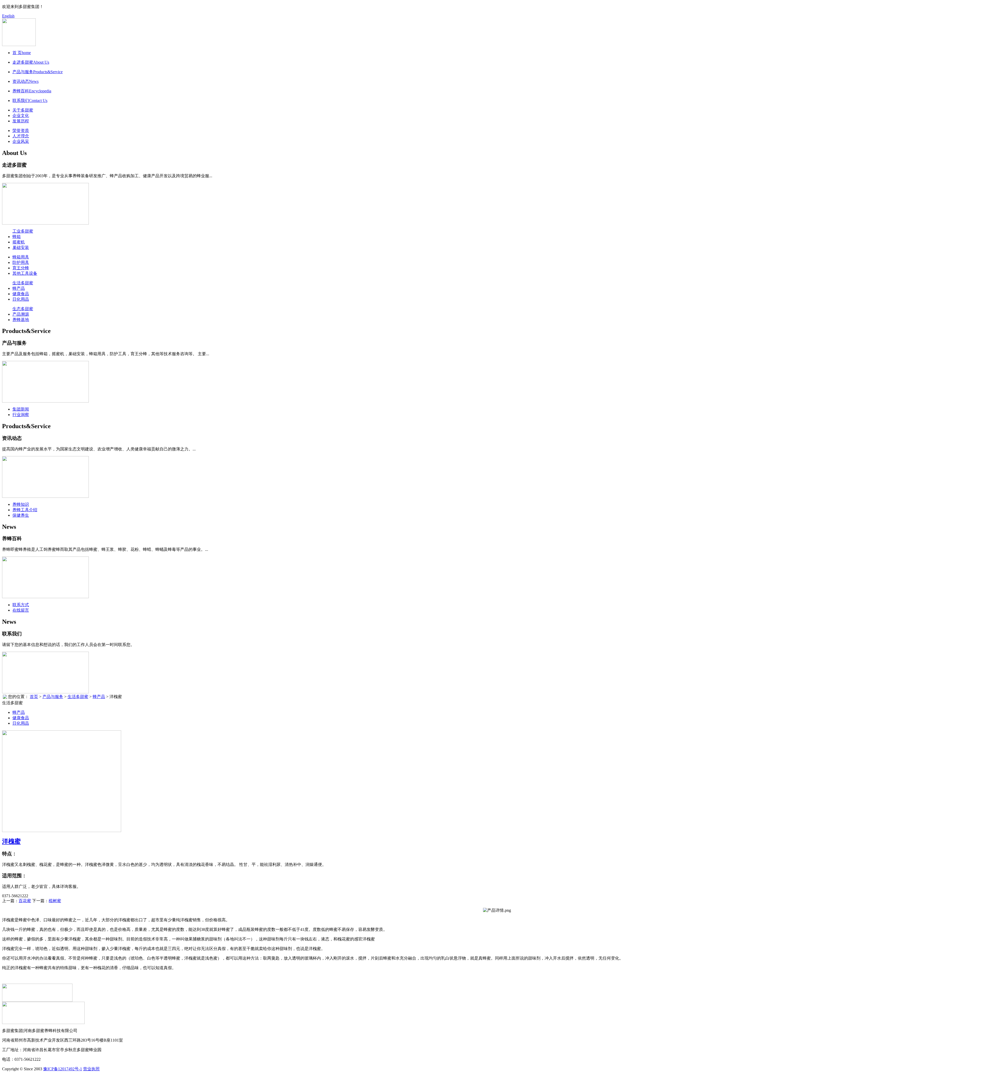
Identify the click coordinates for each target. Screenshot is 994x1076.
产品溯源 (20, 314)
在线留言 (20, 610)
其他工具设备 (24, 273)
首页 (34, 696)
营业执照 (91, 1069)
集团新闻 (20, 409)
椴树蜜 (55, 901)
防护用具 (20, 262)
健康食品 (20, 294)
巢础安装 (20, 247)
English (8, 16)
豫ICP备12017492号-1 (62, 1069)
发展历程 (20, 121)
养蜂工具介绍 (24, 510)
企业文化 (20, 115)
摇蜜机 (18, 242)
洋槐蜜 (11, 841)
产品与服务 (52, 696)
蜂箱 (16, 236)
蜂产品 (18, 288)
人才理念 (20, 136)
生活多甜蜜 (22, 283)
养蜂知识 (20, 504)
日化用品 (20, 299)
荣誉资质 (20, 130)
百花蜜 (25, 901)
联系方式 (20, 605)
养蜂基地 (20, 319)
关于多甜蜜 (22, 110)
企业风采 (20, 141)
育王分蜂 (20, 268)
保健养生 (20, 515)
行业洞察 (20, 414)
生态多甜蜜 (22, 309)
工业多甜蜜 (22, 231)
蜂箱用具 (20, 257)
